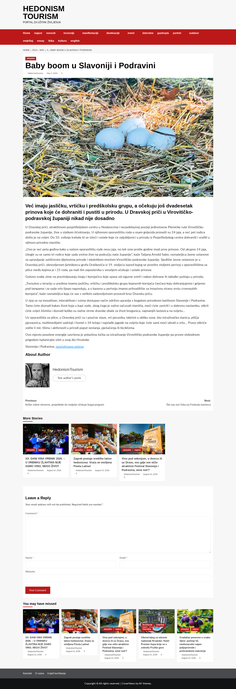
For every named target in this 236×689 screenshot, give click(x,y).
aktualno (31, 58)
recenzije (68, 33)
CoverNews (128, 683)
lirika (51, 40)
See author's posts (69, 378)
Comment (31, 513)
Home (26, 33)
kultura (62, 40)
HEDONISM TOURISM (44, 12)
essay (40, 40)
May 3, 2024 (52, 73)
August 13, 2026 (189, 658)
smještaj (28, 40)
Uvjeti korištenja (56, 673)
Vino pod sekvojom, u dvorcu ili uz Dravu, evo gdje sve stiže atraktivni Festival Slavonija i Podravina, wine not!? (115, 644)
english (75, 40)
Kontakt (27, 673)
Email (123, 558)
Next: (188, 402)
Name (29, 558)
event (131, 33)
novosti (50, 33)
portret (177, 33)
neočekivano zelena (69, 346)
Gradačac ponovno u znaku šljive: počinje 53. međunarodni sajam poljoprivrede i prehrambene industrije (194, 644)
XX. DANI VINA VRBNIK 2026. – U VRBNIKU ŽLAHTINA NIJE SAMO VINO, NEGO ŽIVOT (45, 462)
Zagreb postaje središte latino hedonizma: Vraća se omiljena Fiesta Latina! (93, 462)
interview (147, 33)
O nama (39, 673)
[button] (211, 37)
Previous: (64, 402)
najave (38, 33)
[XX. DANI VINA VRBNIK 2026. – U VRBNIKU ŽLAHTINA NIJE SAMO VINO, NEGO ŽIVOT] (46, 439)
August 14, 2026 (54, 470)
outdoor (194, 33)
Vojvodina (146, 629)
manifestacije (90, 33)
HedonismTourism (35, 73)
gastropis (163, 33)
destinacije (113, 33)
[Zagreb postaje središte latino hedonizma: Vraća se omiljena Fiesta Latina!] (94, 439)
